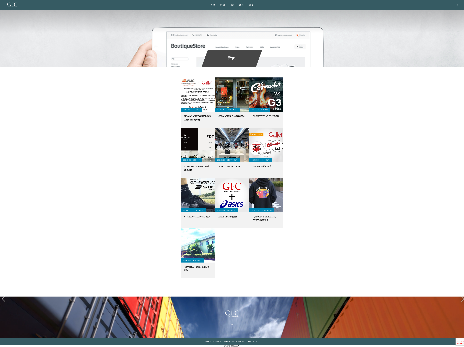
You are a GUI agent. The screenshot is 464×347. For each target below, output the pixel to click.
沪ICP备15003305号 (232, 346)
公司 (232, 5)
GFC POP (196, 110)
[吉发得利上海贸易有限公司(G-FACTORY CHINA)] (12, 5)
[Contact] (457, 5)
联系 (251, 5)
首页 (212, 5)
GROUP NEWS (233, 110)
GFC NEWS (265, 160)
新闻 (222, 5)
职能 (241, 5)
